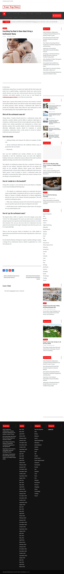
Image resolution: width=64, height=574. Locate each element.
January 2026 (22, 440)
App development (47, 214)
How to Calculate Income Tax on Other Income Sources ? (11, 276)
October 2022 (22, 526)
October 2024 (22, 473)
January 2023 (22, 520)
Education (45, 227)
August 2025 (22, 451)
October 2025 (22, 447)
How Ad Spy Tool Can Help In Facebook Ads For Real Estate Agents (33, 277)
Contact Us (23, 17)
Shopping (45, 271)
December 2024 (23, 469)
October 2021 (22, 553)
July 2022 (21, 533)
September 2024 (23, 476)
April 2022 (21, 540)
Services (45, 269)
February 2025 (22, 464)
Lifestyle (37, 13)
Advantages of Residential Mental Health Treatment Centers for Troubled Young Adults (51, 55)
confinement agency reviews (10, 97)
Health (23, 13)
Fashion (45, 231)
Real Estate (45, 267)
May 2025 (21, 458)
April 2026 (21, 433)
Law (44, 253)
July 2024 (21, 480)
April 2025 (21, 460)
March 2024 (22, 489)
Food (44, 236)
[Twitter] (7, 270)
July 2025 (21, 453)
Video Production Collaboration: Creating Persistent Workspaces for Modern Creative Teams (51, 34)
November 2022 (23, 524)
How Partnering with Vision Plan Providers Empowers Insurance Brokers (51, 39)
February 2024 (22, 491)
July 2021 (21, 560)
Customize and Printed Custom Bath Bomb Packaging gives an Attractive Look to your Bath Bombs (34, 21)
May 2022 (21, 537)
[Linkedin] (13, 270)
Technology (7, 17)
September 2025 (23, 449)
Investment (46, 249)
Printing (45, 264)
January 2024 (22, 493)
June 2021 (21, 562)
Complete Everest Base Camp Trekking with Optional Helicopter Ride (51, 306)
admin (5, 36)
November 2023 (23, 498)
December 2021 (23, 549)
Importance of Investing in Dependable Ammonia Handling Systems (50, 50)
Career (44, 222)
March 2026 (22, 436)
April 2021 (21, 564)
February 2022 (22, 544)
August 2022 (22, 531)
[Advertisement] (24, 73)
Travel (15, 17)
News (44, 260)
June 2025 (21, 456)
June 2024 (21, 482)
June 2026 (21, 429)
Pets (44, 262)
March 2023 (22, 515)
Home (29, 13)
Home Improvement (48, 245)
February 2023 (22, 518)
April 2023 (21, 513)
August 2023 (22, 504)
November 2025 (23, 445)
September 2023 (23, 502)
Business (15, 13)
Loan (44, 258)
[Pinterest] (10, 270)
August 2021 (22, 557)
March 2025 (22, 462)
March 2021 (22, 566)
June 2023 (21, 509)
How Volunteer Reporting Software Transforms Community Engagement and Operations (52, 44)
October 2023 (22, 500)
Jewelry (45, 251)
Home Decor (46, 242)
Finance (45, 233)
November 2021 (23, 551)
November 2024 (23, 471)
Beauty (44, 218)
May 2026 (21, 431)
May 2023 (21, 511)
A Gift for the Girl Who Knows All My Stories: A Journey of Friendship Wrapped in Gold (52, 165)
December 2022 (23, 522)
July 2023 (21, 506)
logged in (12, 291)
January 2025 (22, 467)
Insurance (45, 247)
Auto (9, 13)
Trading (45, 278)
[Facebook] (4, 270)
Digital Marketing (47, 225)
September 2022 (23, 529)
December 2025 (23, 442)
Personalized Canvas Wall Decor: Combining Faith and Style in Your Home (51, 64)
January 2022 (22, 546)
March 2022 (22, 542)
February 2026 (22, 438)
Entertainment (46, 229)
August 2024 (22, 478)
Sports (44, 273)
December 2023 (23, 495)
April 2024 (21, 487)
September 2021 (23, 555)
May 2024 (21, 484)
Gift (44, 238)
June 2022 (21, 535)
